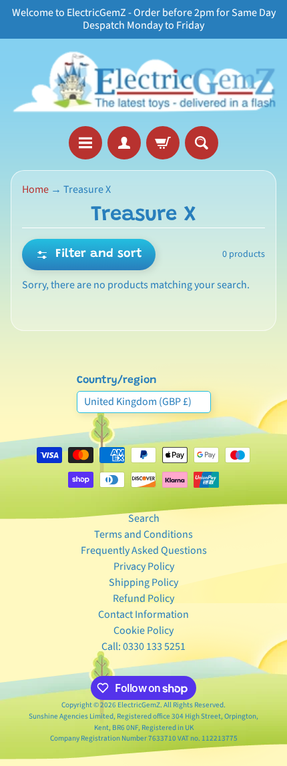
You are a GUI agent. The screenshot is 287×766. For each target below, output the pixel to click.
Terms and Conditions (143, 534)
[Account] (124, 142)
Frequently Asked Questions (144, 550)
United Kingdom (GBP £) (138, 401)
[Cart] (163, 142)
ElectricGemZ (138, 705)
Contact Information (143, 614)
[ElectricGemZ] (143, 82)
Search (144, 518)
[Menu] (85, 142)
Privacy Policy (143, 566)
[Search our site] (201, 142)
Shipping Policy (143, 582)
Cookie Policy (143, 630)
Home (35, 189)
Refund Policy (143, 598)
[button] (89, 254)
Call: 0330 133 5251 (143, 646)
